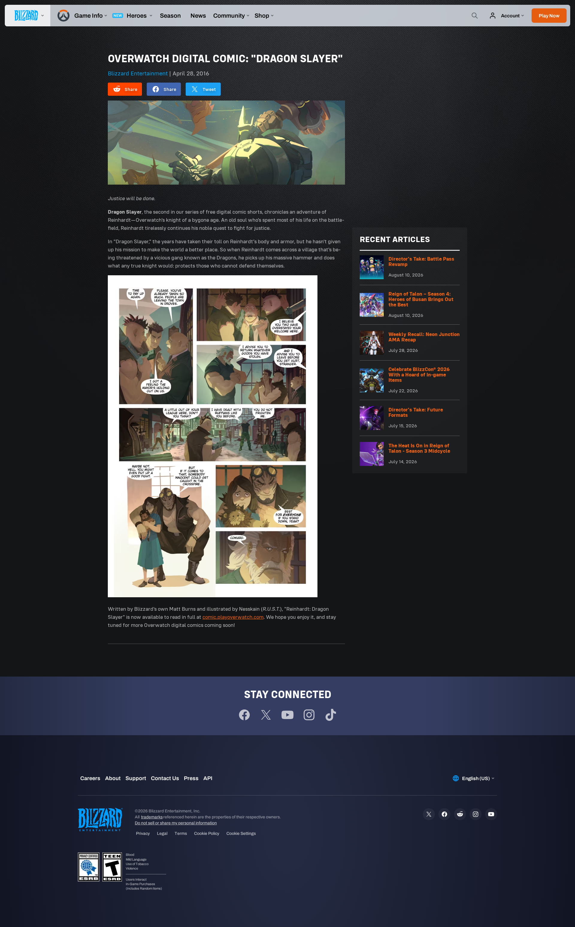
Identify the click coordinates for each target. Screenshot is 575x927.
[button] (549, 15)
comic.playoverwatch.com (233, 617)
